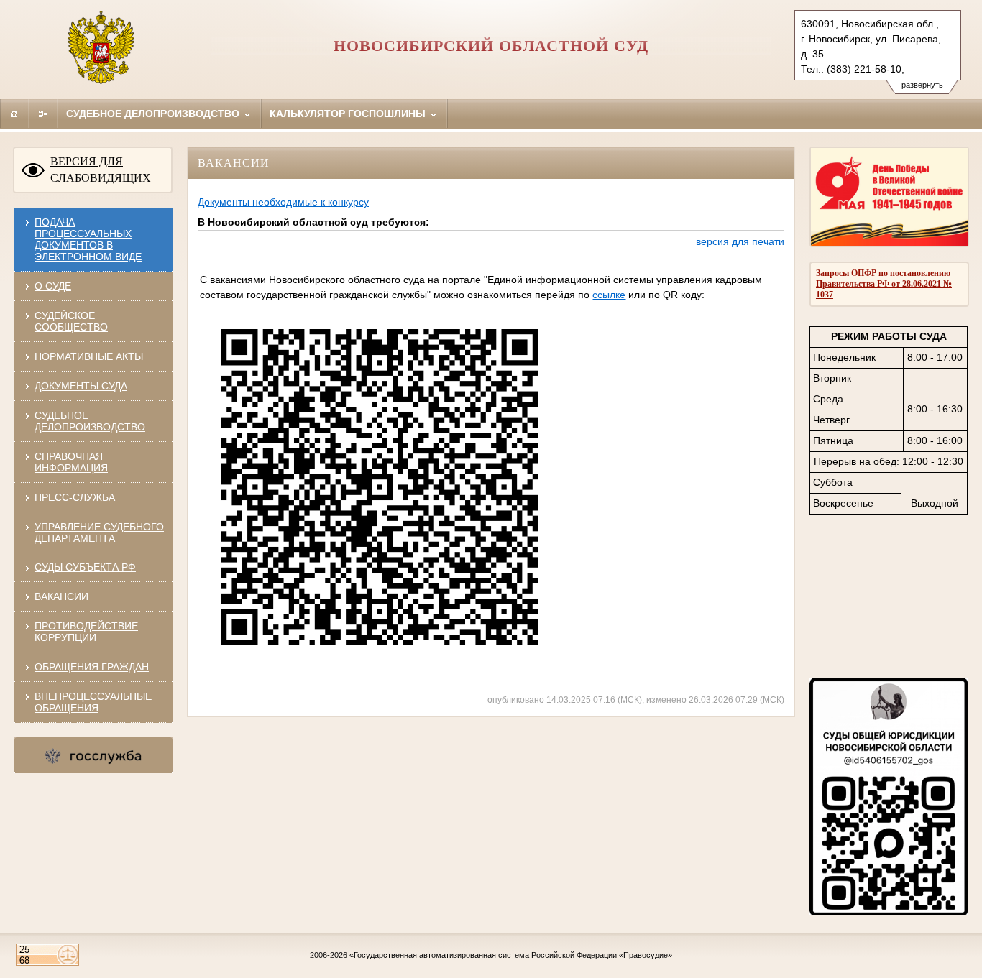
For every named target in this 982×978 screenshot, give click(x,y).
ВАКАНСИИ (61, 596)
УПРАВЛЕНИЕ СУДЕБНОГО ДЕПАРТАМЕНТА (99, 532)
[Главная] (14, 113)
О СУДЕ (53, 286)
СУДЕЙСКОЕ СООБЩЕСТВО (71, 321)
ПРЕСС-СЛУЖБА (75, 497)
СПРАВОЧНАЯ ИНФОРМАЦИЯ (71, 462)
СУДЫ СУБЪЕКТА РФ (85, 567)
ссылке (608, 294)
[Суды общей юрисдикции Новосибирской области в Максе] (888, 911)
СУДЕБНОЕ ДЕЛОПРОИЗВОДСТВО (90, 421)
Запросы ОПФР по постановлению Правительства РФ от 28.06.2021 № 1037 (884, 284)
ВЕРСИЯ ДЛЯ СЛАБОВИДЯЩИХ (100, 169)
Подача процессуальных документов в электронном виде (88, 239)
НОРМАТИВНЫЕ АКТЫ (89, 356)
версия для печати (740, 241)
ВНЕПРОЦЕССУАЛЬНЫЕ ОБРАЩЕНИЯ (93, 702)
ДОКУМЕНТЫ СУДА (81, 386)
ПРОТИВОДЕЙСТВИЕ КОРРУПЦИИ (86, 631)
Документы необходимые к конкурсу (283, 202)
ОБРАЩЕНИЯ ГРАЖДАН (92, 667)
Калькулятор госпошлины (349, 113)
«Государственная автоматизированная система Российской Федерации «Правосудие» (510, 955)
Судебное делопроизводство (154, 113)
